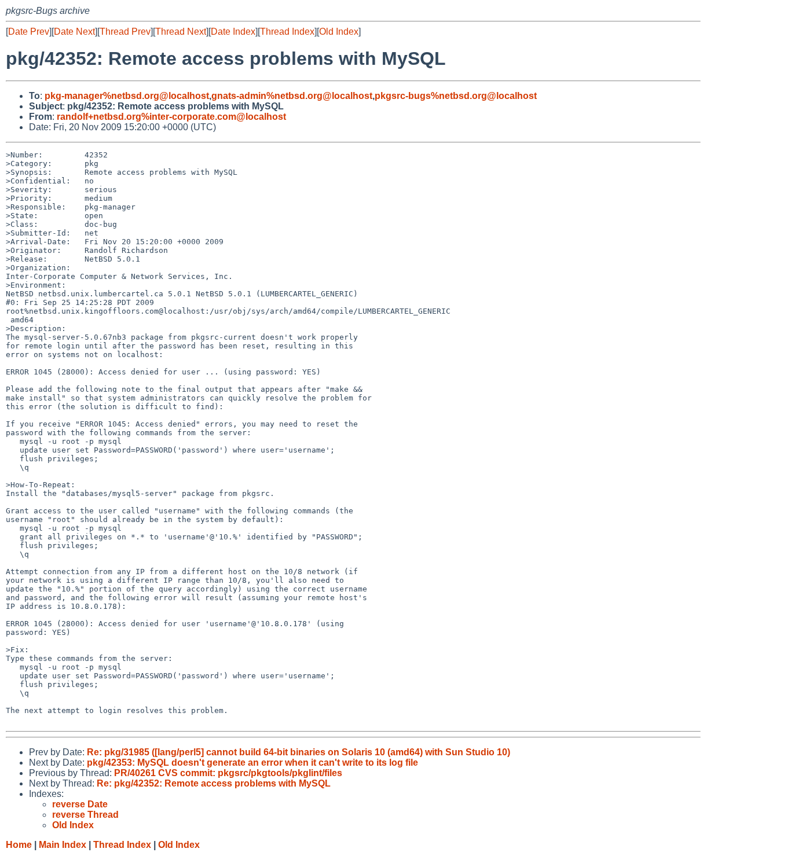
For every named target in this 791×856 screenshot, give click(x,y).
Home (19, 845)
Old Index (338, 31)
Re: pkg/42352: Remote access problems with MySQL (214, 783)
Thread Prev (125, 31)
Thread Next (180, 31)
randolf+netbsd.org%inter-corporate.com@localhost (171, 117)
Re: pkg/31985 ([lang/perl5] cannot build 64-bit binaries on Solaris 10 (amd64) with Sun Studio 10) (298, 752)
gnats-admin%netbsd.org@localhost (291, 96)
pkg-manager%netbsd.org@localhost (127, 96)
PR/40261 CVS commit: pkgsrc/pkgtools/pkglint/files (228, 773)
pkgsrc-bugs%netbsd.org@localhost (456, 96)
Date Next (74, 31)
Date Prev (28, 31)
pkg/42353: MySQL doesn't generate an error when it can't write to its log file (252, 762)
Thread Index (287, 31)
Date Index (233, 31)
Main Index (62, 845)
